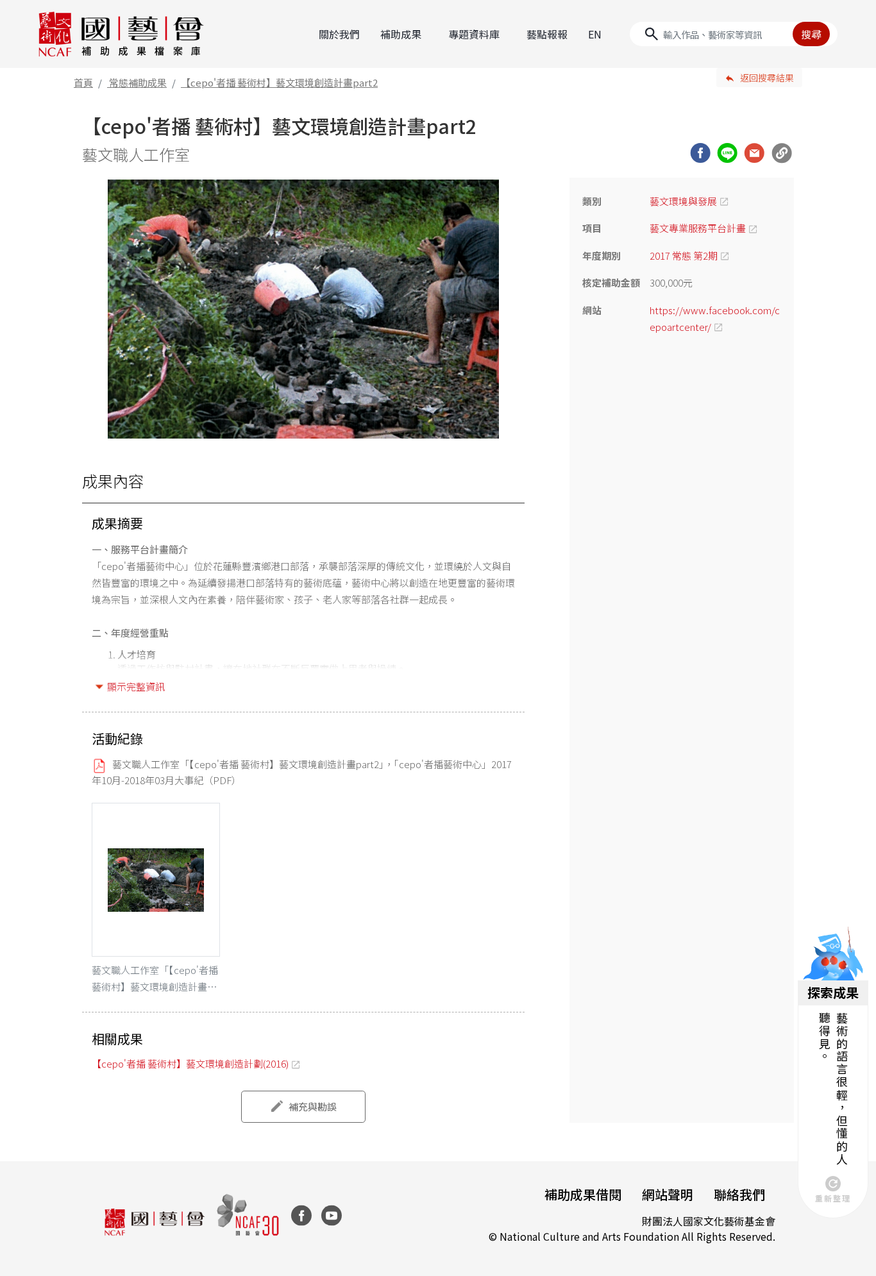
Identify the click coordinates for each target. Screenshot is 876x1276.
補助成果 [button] (400, 34)
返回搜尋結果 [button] (767, 77)
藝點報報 (547, 34)
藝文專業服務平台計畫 (698, 228)
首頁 (83, 82)
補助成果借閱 (582, 1194)
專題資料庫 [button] (474, 34)
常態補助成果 (138, 82)
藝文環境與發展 (683, 201)
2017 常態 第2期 (684, 255)
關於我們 (339, 34)
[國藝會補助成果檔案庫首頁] (121, 34)
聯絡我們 (739, 1194)
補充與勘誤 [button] (313, 1106)
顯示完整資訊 (136, 686)
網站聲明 (667, 1194)
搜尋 (811, 34)
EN (595, 34)
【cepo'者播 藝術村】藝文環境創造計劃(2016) (190, 1063)
